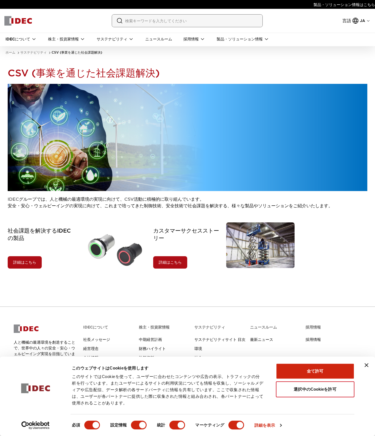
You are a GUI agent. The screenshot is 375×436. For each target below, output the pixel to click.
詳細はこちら (24, 262)
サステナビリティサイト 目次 (219, 339)
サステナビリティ (33, 53)
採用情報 (313, 339)
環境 (198, 348)
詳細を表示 (264, 425)
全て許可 (315, 371)
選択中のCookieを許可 (315, 389)
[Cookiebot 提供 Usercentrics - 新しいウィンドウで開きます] (36, 425)
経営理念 (91, 348)
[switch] (139, 425)
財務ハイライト (152, 348)
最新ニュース (261, 339)
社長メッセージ (96, 339)
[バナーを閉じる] (366, 365)
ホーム (10, 53)
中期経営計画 (150, 339)
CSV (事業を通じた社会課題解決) (77, 53)
